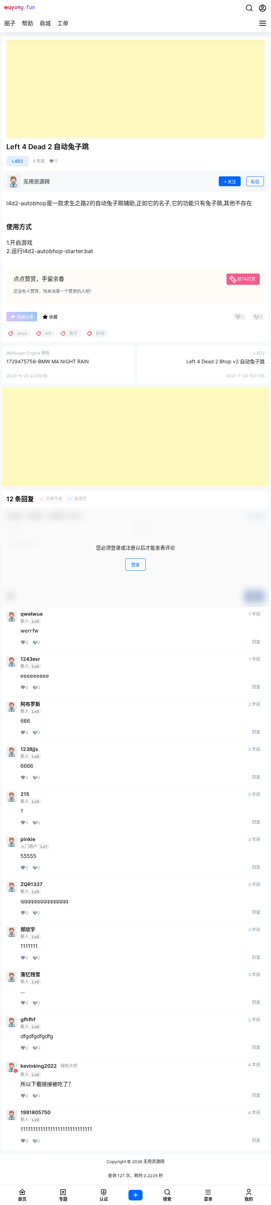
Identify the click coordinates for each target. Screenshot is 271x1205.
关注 (232, 181)
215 (24, 794)
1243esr (30, 659)
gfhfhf (27, 1019)
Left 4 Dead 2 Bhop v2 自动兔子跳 (225, 361)
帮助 (27, 23)
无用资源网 (153, 1161)
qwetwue (31, 613)
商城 (45, 23)
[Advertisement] (135, 89)
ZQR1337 (31, 884)
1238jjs (29, 749)
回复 (256, 642)
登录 (135, 564)
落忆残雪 (30, 974)
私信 (255, 181)
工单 (62, 23)
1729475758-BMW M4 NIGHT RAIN (47, 361)
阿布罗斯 (30, 704)
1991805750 (35, 1112)
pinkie (27, 839)
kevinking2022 (38, 1065)
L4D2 (17, 161)
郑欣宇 (27, 929)
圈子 (10, 23)
